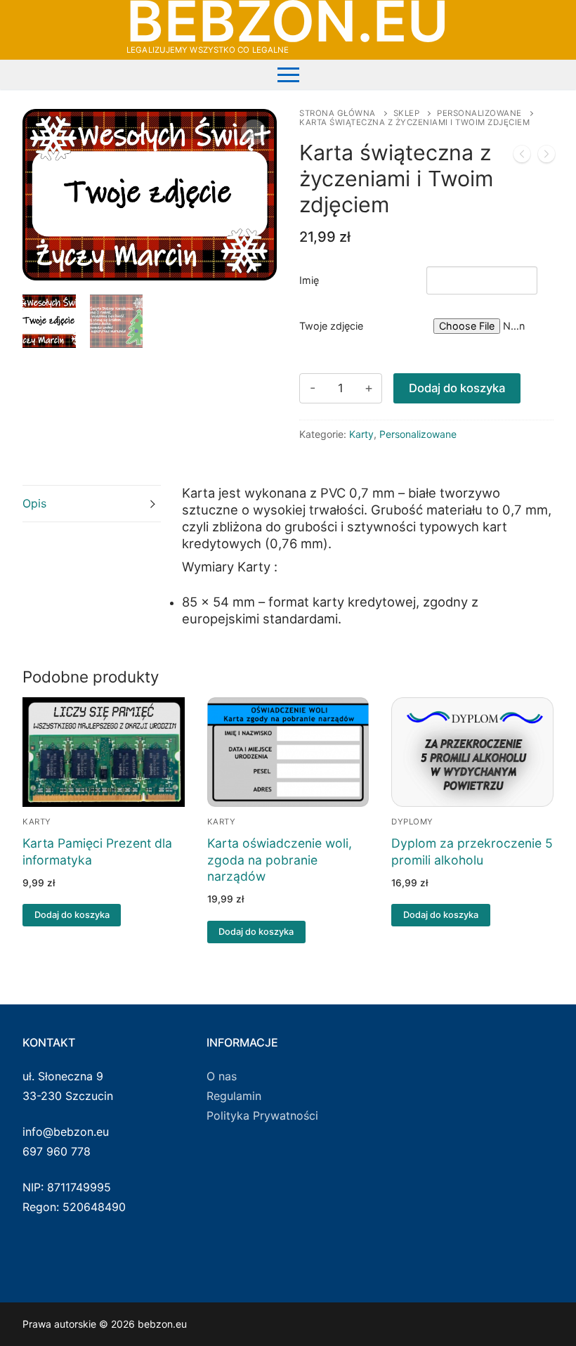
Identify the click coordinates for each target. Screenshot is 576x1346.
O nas (222, 1076)
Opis (34, 503)
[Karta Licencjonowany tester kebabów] (546, 156)
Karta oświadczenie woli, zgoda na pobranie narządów (279, 860)
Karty (361, 434)
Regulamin (234, 1096)
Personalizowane (479, 113)
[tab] (91, 503)
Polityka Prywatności (262, 1115)
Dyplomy (412, 822)
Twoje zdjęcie (331, 326)
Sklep (406, 113)
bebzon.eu (288, 20)
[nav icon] (288, 74)
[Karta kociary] (521, 156)
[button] (253, 132)
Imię (309, 280)
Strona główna (337, 113)
